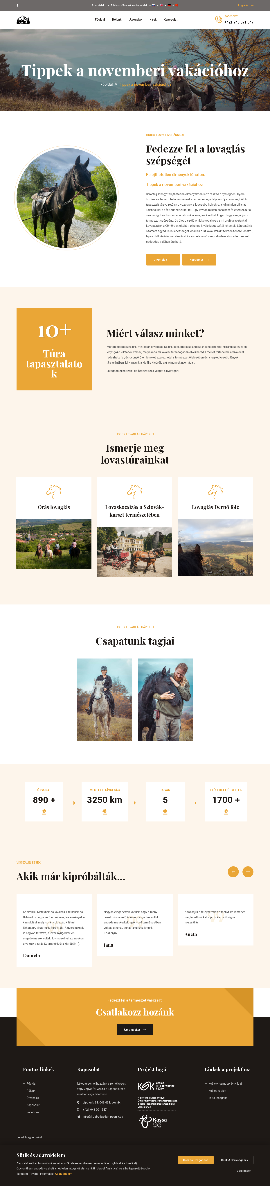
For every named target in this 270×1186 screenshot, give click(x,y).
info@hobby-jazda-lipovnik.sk (103, 1116)
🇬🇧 (161, 5)
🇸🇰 (153, 5)
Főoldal (100, 19)
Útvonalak (135, 19)
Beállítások (244, 1170)
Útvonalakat (132, 1029)
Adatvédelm (99, 5)
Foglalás (243, 5)
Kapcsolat (170, 19)
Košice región (217, 1090)
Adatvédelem (63, 1174)
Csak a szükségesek (234, 1160)
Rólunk (116, 19)
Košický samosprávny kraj (225, 1083)
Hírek (153, 19)
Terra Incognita (217, 1098)
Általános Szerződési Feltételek (129, 5)
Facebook (33, 1112)
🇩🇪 (169, 5)
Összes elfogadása (195, 1160)
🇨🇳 (176, 5)
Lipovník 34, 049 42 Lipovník (101, 1102)
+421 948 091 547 (95, 1109)
